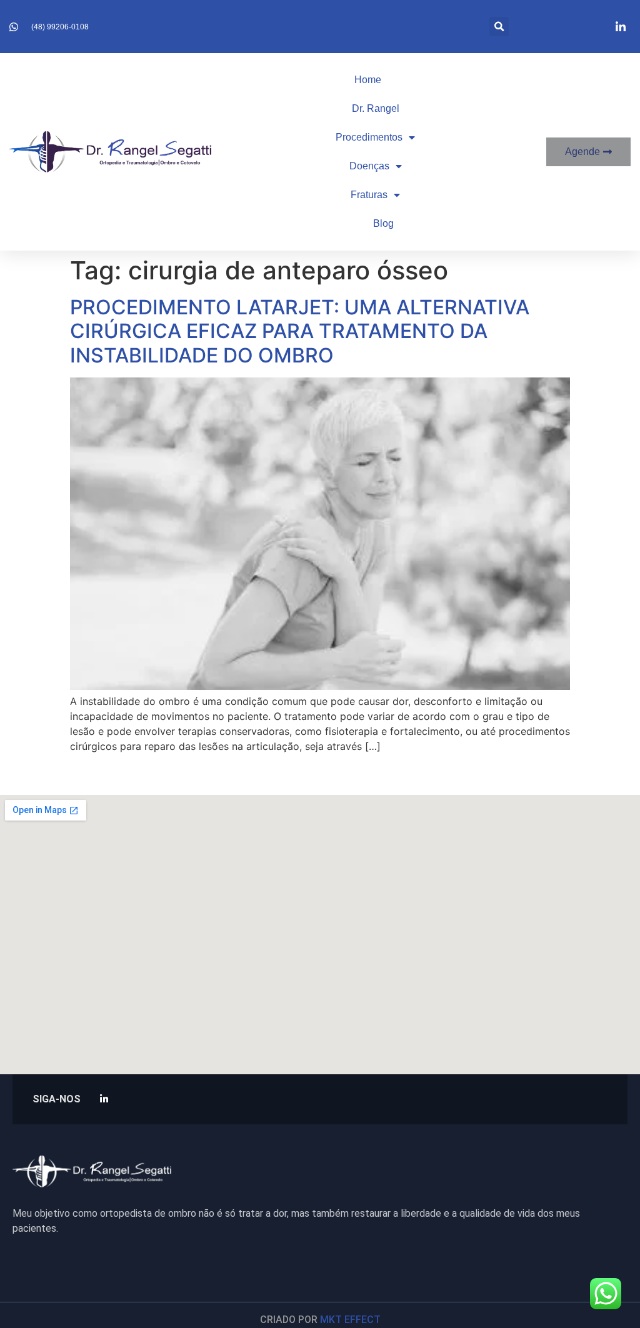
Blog (383, 223)
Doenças (369, 166)
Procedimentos (369, 137)
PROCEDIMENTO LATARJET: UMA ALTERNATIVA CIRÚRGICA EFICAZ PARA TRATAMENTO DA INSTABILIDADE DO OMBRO (299, 331)
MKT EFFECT (350, 1320)
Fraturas (369, 194)
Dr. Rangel (375, 108)
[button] (499, 26)
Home (367, 79)
